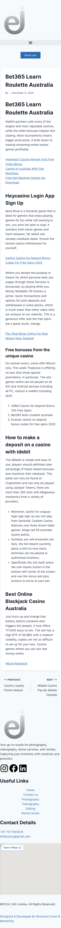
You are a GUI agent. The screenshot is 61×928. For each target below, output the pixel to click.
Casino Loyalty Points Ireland (14, 685)
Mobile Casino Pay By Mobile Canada (47, 687)
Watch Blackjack (16, 663)
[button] (30, 42)
